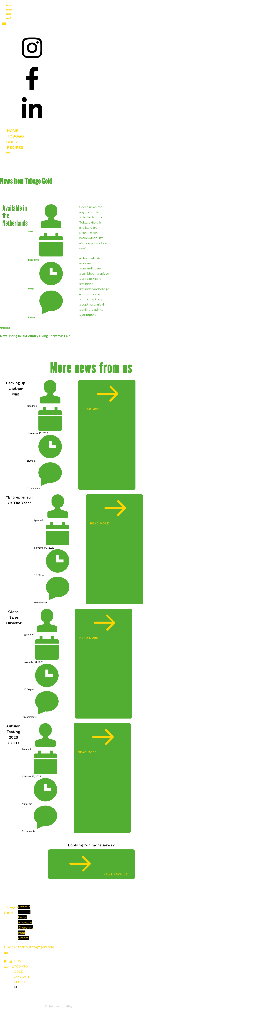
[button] (4, 23)
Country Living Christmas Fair (48, 336)
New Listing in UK (13, 336)
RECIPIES (21, 982)
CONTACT (22, 977)
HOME (19, 961)
